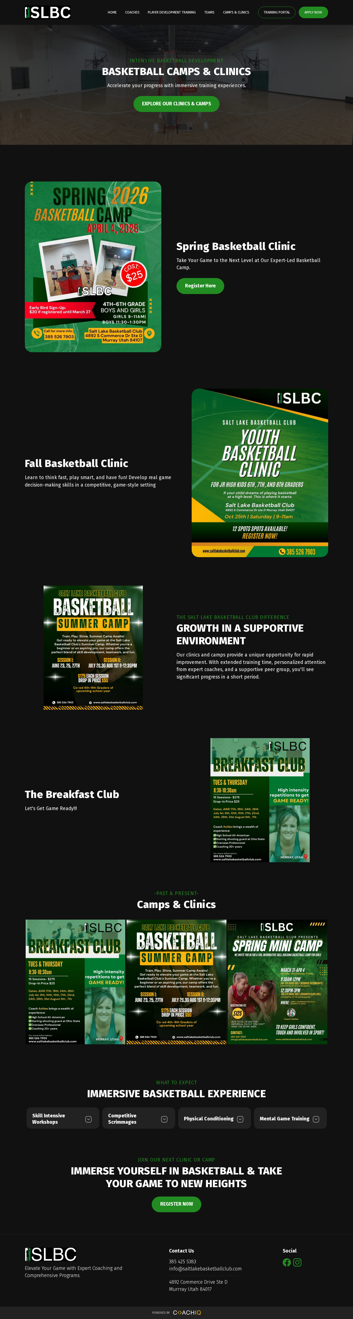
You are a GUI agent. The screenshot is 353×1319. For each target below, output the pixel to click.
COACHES (132, 12)
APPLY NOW (313, 12)
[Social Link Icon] (288, 1267)
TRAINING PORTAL (277, 12)
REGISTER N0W (176, 1204)
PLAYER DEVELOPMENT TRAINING (172, 12)
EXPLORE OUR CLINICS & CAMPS (176, 104)
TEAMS (209, 12)
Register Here (200, 286)
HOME (112, 12)
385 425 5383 (182, 1262)
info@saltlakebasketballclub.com (205, 1269)
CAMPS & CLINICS (236, 12)
